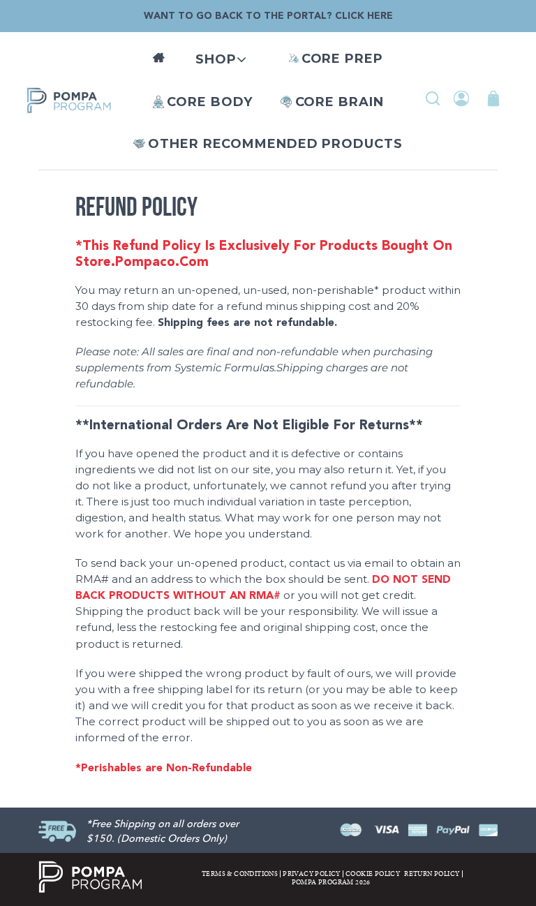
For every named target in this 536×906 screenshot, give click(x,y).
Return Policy (431, 874)
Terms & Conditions (240, 874)
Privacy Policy (312, 874)
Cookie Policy (372, 874)
